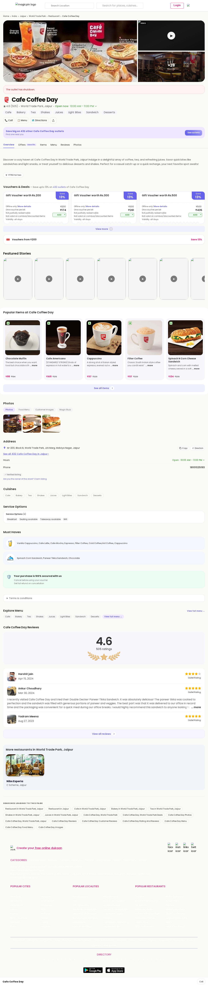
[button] (171, 35)
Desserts (97, 495)
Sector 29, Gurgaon (114, 900)
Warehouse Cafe (175, 909)
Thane (44, 918)
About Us (33, 939)
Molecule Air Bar (144, 909)
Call (201, 981)
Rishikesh (15, 922)
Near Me (66, 939)
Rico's (169, 922)
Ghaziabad (16, 905)
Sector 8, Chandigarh (85, 909)
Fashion (64, 860)
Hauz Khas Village (82, 926)
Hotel (117, 860)
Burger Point (172, 900)
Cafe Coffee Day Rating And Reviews (141, 821)
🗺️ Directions (39, 120)
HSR (75, 900)
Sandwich (83, 495)
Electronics (104, 860)
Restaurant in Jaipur (59, 808)
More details (24, 206)
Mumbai (45, 913)
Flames (170, 905)
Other (143, 860)
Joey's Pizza (141, 922)
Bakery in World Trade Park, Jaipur (128, 808)
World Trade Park (37, 16)
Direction (199, 448)
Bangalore (16, 900)
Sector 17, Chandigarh (115, 909)
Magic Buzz (65, 409)
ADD (61, 214)
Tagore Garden (112, 926)
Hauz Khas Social (175, 926)
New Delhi (15, 896)
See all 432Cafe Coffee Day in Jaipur (26, 454)
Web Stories (109, 945)
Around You (46, 939)
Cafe (7, 495)
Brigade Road (110, 896)
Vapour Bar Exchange (147, 913)
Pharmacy (129, 860)
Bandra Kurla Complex (85, 918)
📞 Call (9, 120)
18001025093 (197, 467)
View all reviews (101, 733)
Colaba (107, 918)
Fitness (89, 860)
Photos (9, 409)
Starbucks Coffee (145, 918)
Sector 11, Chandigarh (85, 913)
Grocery (77, 860)
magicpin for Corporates (172, 939)
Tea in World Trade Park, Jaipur (165, 808)
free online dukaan (48, 848)
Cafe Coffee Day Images (51, 827)
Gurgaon (46, 896)
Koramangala (80, 896)
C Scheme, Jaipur (113, 913)
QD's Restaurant (144, 926)
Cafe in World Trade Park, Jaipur (90, 808)
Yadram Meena (28, 716)
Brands (152, 939)
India (14, 16)
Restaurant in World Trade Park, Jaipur (24, 808)
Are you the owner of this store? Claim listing (25, 479)
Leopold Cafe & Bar (177, 918)
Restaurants (37, 860)
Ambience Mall (111, 905)
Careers (96, 945)
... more (33, 365)
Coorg (44, 922)
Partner (142, 939)
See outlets (194, 132)
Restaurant (53, 16)
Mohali (14, 913)
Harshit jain (25, 674)
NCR (43, 909)
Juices (53, 495)
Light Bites (67, 495)
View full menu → (196, 611)
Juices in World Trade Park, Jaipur (61, 815)
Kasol (13, 926)
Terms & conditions (20, 598)
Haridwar (46, 926)
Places (132, 939)
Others (159, 959)
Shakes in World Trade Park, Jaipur (22, 815)
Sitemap (121, 939)
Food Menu (24, 409)
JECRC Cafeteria (175, 913)
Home (6, 16)
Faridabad (46, 905)
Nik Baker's (141, 905)
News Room (19, 939)
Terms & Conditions (104, 939)
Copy (185, 448)
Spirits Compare (82, 939)
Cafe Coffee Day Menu (176, 821)
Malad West (79, 922)
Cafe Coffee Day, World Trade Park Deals (143, 815)
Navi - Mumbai (18, 918)
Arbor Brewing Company (149, 900)
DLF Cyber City (81, 905)
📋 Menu (22, 120)
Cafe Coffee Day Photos (180, 815)
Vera (190, 939)
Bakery (19, 495)
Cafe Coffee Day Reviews (64, 821)
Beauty (52, 860)
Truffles (139, 896)
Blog (57, 939)
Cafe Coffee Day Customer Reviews (99, 821)
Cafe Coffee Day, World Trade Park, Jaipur (25, 821)
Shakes (41, 495)
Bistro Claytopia (174, 896)
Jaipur (23, 16)
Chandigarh (47, 900)
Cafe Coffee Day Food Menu (19, 827)
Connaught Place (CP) (116, 922)
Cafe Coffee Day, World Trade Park (100, 815)
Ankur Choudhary (30, 688)
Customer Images (44, 409)
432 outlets (59, 187)
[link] (22, 349)
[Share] (53, 120)
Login (177, 5)
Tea (30, 495)
